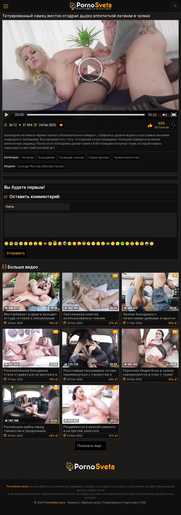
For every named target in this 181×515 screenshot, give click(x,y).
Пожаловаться (112, 502)
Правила (72, 502)
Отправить (16, 253)
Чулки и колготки (126, 157)
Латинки (27, 157)
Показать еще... (90, 446)
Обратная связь (90, 502)
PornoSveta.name (17, 486)
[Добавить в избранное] (61, 125)
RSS (143, 502)
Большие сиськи (72, 157)
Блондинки (47, 157)
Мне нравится (150, 125)
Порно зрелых (99, 157)
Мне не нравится (173, 125)
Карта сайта (131, 502)
